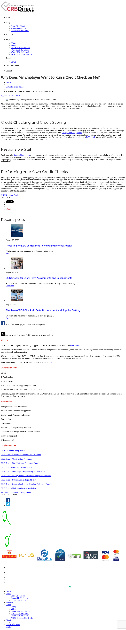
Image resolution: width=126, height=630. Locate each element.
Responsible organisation (15, 580)
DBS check (90, 137)
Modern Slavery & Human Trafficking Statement (24, 582)
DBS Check (10, 565)
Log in (13, 62)
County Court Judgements (72, 133)
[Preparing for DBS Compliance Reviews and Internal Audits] (17, 236)
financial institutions (22, 155)
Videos (13, 45)
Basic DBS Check (18, 26)
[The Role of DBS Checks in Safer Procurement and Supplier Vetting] (17, 300)
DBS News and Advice (15, 87)
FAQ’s (8, 40)
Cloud (8, 58)
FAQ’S (13, 43)
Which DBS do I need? (20, 52)
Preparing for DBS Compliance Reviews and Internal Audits (39, 245)
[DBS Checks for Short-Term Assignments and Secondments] (17, 268)
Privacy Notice (25, 492)
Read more (10, 253)
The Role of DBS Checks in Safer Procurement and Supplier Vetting (43, 310)
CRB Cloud (10, 570)
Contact (9, 71)
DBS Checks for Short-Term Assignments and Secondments (39, 278)
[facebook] (8, 501)
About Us (9, 34)
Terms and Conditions (9, 492)
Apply (8, 23)
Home (8, 17)
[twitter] (8, 505)
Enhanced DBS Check (20, 31)
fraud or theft (48, 139)
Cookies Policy (11, 577)
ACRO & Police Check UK (22, 54)
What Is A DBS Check (20, 50)
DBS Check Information (20, 48)
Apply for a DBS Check (10, 95)
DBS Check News (12, 65)
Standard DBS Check (19, 28)
